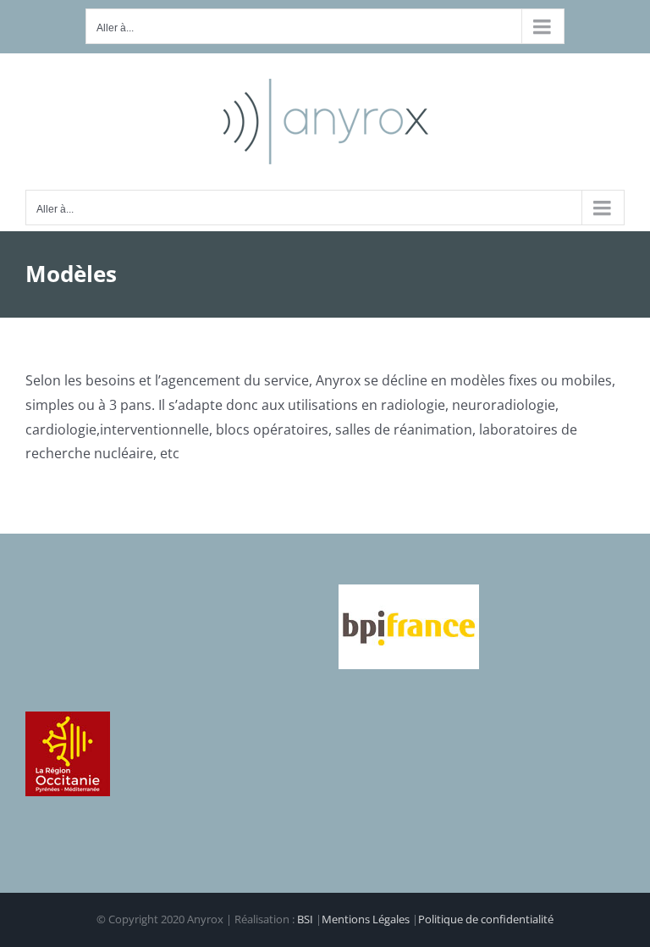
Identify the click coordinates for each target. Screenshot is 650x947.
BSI (305, 919)
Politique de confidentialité (486, 919)
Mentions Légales (366, 919)
